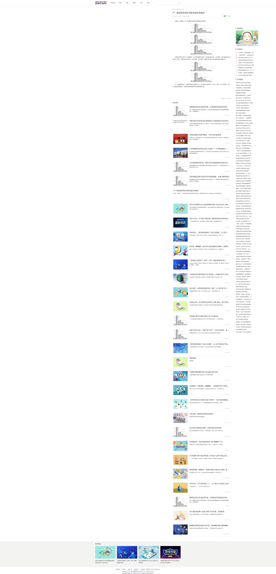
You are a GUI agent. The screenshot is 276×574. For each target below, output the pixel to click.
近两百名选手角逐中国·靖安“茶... (243, 218)
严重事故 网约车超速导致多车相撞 (243, 231)
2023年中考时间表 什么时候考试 (243, 241)
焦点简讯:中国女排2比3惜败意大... (243, 193)
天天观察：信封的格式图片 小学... (243, 221)
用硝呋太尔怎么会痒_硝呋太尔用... (243, 130)
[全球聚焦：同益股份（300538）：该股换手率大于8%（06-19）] (180, 390)
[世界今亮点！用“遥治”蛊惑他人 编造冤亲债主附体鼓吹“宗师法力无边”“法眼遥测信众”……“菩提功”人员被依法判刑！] (180, 223)
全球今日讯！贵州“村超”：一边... (243, 249)
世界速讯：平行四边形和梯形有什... (244, 322)
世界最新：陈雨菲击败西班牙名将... (244, 196)
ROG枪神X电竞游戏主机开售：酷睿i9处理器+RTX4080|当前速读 (209, 525)
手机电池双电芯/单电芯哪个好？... (243, 176)
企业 (148, 3)
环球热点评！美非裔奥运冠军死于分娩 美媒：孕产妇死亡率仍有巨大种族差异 (209, 302)
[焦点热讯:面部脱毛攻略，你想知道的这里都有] (180, 432)
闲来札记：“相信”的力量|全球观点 (243, 311)
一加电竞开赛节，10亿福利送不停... (246, 55)
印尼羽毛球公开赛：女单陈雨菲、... (244, 238)
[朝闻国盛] (180, 362)
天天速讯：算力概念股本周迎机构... (244, 211)
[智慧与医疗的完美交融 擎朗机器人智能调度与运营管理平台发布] (180, 125)
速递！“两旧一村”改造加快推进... (243, 148)
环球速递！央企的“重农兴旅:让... (243, 105)
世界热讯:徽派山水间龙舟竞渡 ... (243, 228)
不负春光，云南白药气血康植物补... (246, 72)
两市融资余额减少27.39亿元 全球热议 (244, 123)
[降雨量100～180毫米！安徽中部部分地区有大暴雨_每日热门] (180, 474)
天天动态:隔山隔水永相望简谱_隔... (244, 289)
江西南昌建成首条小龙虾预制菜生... (244, 274)
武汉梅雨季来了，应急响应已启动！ (244, 299)
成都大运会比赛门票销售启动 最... (243, 198)
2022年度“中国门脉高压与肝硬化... (243, 82)
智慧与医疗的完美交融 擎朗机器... (243, 90)
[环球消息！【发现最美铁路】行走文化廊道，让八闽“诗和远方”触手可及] (180, 237)
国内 (127, 3)
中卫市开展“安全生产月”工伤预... (243, 140)
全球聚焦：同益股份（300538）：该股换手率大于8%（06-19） (209, 386)
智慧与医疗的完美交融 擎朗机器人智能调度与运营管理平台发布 (209, 121)
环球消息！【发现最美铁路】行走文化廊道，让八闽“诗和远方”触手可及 (209, 232)
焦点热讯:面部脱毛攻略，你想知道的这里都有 (205, 428)
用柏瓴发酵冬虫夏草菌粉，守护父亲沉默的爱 (205, 135)
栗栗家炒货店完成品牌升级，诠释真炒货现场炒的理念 (208, 107)
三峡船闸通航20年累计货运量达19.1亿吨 (203, 372)
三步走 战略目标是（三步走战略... (243, 301)
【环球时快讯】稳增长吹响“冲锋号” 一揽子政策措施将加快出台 (209, 400)
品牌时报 (135, 571)
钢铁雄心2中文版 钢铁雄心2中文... (243, 125)
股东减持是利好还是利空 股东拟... (243, 233)
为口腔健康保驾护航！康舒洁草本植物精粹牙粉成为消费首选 (209, 162)
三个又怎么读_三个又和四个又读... (243, 165)
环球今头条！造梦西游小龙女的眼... (244, 143)
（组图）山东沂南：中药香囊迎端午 (244, 223)
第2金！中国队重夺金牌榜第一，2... (244, 296)
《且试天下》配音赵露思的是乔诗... (244, 150)
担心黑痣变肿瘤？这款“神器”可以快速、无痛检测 (206, 511)
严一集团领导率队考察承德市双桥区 (186, 190)
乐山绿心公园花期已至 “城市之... (245, 75)
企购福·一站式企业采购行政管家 (245, 62)
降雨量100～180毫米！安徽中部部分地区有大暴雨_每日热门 (209, 469)
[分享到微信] (225, 16)
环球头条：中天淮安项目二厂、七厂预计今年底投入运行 (209, 483)
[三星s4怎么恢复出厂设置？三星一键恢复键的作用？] (180, 264)
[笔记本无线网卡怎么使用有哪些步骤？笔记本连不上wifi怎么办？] (180, 209)
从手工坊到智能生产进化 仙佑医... (243, 135)
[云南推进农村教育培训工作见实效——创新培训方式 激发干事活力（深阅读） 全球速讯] (180, 278)
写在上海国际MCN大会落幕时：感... (244, 203)
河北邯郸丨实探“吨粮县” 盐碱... (243, 168)
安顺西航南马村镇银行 (241, 92)
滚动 (180, 9)
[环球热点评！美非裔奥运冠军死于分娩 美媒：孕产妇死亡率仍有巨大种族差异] (180, 306)
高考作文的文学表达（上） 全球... (243, 173)
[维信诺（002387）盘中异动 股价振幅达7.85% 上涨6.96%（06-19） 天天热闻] (180, 250)
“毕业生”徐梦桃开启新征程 (242, 279)
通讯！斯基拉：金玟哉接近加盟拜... (244, 115)
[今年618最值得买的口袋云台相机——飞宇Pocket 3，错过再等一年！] (180, 153)
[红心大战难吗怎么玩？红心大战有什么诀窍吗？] (149, 552)
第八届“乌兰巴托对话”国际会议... (243, 306)
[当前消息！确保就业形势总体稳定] (180, 418)
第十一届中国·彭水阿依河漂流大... (243, 284)
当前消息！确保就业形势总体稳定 (201, 414)
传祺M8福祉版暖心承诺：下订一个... (246, 70)
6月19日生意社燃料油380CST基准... (244, 120)
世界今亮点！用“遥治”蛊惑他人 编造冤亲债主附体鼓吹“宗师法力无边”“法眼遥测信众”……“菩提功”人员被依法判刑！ (209, 218)
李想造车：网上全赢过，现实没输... (244, 324)
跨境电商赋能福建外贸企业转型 (243, 110)
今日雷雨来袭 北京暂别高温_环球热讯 (244, 133)
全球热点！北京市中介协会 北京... (243, 246)
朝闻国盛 (192, 358)
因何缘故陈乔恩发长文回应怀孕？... (244, 158)
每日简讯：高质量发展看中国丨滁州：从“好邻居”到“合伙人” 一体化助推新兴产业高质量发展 (209, 288)
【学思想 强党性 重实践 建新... (243, 171)
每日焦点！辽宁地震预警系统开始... (244, 155)
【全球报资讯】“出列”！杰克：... (243, 254)
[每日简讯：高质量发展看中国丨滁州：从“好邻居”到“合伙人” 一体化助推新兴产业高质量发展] (180, 292)
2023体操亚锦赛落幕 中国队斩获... (243, 186)
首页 (174, 9)
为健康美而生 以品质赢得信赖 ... (245, 67)
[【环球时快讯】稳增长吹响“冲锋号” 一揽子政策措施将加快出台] (180, 404)
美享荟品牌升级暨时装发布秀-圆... (246, 60)
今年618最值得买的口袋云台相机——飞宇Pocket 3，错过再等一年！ (209, 149)
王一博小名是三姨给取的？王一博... (244, 153)
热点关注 (113, 3)
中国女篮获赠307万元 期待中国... (243, 201)
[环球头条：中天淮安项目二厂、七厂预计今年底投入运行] (180, 488)
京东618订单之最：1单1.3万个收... (243, 100)
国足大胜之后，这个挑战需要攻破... (244, 264)
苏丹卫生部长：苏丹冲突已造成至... (244, 332)
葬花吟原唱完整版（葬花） (242, 286)
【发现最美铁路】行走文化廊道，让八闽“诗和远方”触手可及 (209, 344)
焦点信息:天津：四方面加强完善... (243, 98)
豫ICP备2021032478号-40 (128, 573)
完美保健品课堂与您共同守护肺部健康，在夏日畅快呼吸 (209, 176)
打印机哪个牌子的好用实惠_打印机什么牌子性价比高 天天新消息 (209, 455)
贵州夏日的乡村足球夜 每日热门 (243, 226)
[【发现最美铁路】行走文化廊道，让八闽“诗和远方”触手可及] (180, 348)
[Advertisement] (247, 16)
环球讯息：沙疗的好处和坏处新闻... (244, 206)
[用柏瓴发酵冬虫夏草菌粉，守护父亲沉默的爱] (180, 139)
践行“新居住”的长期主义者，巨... (245, 57)
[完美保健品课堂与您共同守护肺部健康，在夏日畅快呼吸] (180, 181)
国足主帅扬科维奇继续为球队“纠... (243, 191)
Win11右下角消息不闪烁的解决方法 (244, 271)
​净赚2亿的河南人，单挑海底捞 (242, 269)
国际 (134, 3)
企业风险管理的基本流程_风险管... (243, 266)
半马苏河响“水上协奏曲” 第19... (243, 317)
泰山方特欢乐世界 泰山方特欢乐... (243, 128)
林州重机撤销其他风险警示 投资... (243, 236)
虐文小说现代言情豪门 (241, 113)
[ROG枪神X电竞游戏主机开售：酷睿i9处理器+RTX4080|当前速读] (180, 530)
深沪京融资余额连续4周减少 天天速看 (244, 103)
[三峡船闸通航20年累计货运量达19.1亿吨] (180, 376)
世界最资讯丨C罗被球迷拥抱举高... (243, 183)
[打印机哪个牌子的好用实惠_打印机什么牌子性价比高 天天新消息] (180, 460)
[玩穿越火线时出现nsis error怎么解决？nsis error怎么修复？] (170, 552)
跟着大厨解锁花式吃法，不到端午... (244, 95)
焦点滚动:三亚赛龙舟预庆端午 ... (243, 261)
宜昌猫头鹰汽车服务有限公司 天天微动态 (203, 316)
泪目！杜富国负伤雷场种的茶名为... (244, 314)
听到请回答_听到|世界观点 (242, 291)
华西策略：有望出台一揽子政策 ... (243, 294)
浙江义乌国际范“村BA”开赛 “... (242, 319)
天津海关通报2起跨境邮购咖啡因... (243, 251)
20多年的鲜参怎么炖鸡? (241, 329)
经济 (120, 3)
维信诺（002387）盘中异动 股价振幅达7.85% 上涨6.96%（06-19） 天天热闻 (209, 246)
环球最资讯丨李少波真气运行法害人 (244, 244)
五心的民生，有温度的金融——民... (246, 52)
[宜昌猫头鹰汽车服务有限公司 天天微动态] (180, 320)
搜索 (179, 3)
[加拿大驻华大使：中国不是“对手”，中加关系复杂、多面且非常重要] (180, 334)
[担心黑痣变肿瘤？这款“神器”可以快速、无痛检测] (180, 516)
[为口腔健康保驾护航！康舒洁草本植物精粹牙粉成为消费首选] (180, 167)
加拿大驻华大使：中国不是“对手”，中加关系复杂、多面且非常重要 (209, 330)
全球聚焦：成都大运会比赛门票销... (244, 85)
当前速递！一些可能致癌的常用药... (244, 145)
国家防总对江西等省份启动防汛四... (244, 163)
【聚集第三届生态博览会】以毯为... (244, 178)
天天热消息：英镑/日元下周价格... (243, 276)
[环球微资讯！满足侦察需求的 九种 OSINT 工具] (180, 446)
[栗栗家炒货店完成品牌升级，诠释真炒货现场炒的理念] (180, 111)
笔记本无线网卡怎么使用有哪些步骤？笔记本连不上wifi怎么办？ (209, 204)
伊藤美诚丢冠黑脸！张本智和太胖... (244, 208)
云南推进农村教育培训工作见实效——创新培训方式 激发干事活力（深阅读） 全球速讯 (209, 274)
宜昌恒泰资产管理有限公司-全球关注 (244, 213)
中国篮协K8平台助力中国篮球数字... (244, 181)
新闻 (177, 9)
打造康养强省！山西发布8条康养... (243, 87)
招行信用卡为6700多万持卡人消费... (246, 65)
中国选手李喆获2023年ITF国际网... (244, 256)
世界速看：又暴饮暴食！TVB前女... (244, 259)
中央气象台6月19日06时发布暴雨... (244, 138)
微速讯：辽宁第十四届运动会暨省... (244, 188)
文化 (141, 3)
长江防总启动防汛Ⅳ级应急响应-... (243, 160)
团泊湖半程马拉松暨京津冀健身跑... (244, 304)
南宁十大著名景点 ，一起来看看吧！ (244, 118)
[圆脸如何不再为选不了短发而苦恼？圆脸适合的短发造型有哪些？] (247, 37)
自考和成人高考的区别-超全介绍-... (243, 281)
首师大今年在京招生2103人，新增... (244, 216)
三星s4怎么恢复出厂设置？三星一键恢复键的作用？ (207, 260)
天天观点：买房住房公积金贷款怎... (244, 327)
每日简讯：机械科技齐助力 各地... (243, 309)
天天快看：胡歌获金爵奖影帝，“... (243, 108)
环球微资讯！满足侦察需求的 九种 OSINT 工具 (205, 442)
